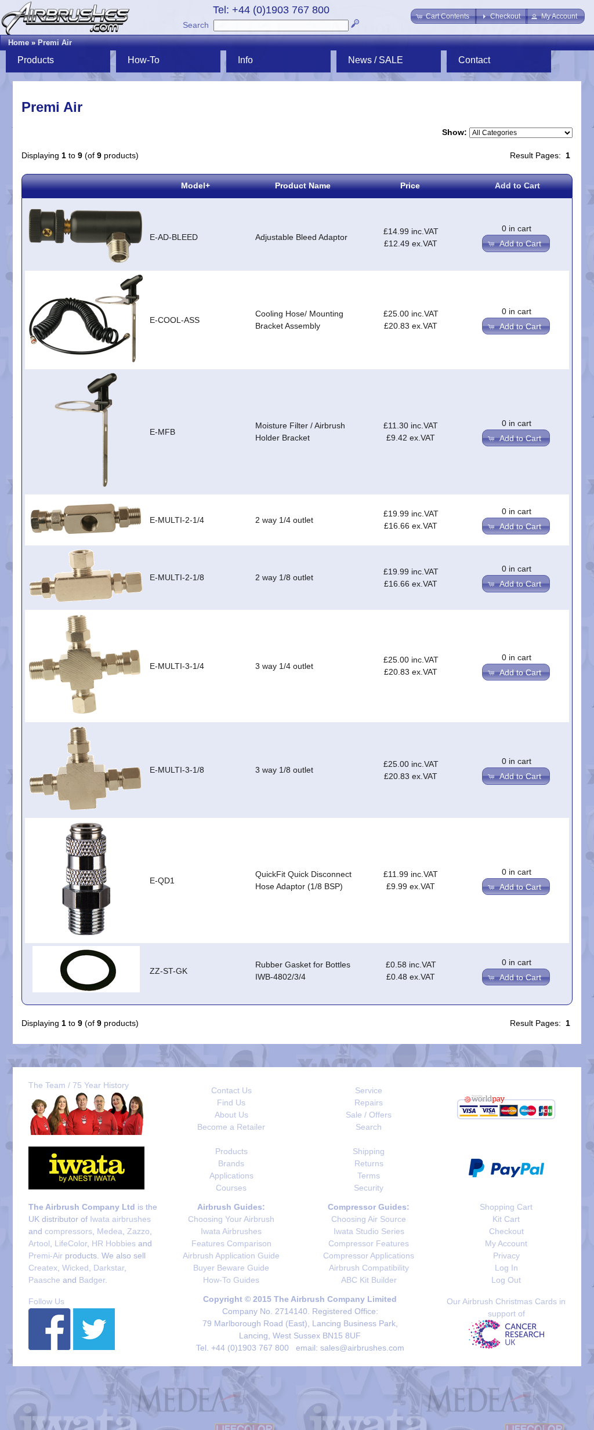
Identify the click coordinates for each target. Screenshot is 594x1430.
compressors (68, 1231)
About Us (231, 1114)
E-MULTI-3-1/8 (177, 769)
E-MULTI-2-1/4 (177, 520)
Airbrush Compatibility (369, 1267)
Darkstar (108, 1267)
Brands (231, 1163)
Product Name (303, 185)
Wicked (75, 1267)
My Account (506, 1243)
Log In (506, 1267)
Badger (92, 1280)
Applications (231, 1175)
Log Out (506, 1280)
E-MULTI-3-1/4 (177, 666)
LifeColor (71, 1243)
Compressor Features (368, 1243)
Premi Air (55, 42)
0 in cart (516, 228)
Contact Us (231, 1090)
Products (231, 1151)
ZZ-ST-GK (168, 971)
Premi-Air (45, 1255)
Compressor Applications (368, 1255)
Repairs (368, 1102)
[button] (444, 16)
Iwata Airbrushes (231, 1231)
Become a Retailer (231, 1126)
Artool (39, 1243)
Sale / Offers (369, 1114)
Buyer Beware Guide (231, 1267)
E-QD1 (162, 880)
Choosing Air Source (368, 1219)
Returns (368, 1163)
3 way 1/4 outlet (284, 666)
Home (18, 42)
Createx (42, 1267)
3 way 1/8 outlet (284, 769)
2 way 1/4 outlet (284, 520)
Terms (368, 1175)
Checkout (506, 1231)
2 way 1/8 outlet (284, 577)
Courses (231, 1187)
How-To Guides (231, 1280)
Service (368, 1090)
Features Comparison (231, 1243)
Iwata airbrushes (120, 1219)
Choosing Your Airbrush (231, 1219)
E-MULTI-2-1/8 (177, 577)
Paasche (44, 1280)
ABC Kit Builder (369, 1280)
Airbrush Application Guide (231, 1255)
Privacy (506, 1255)
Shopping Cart (506, 1206)
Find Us (231, 1102)
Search (196, 25)
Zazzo (138, 1231)
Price (410, 185)
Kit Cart (506, 1219)
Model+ (195, 185)
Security (368, 1187)
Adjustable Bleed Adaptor (301, 237)
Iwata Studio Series (369, 1231)
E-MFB (162, 431)
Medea (109, 1231)
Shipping (369, 1151)
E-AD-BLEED (174, 237)
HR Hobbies (114, 1243)
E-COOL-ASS (175, 320)
